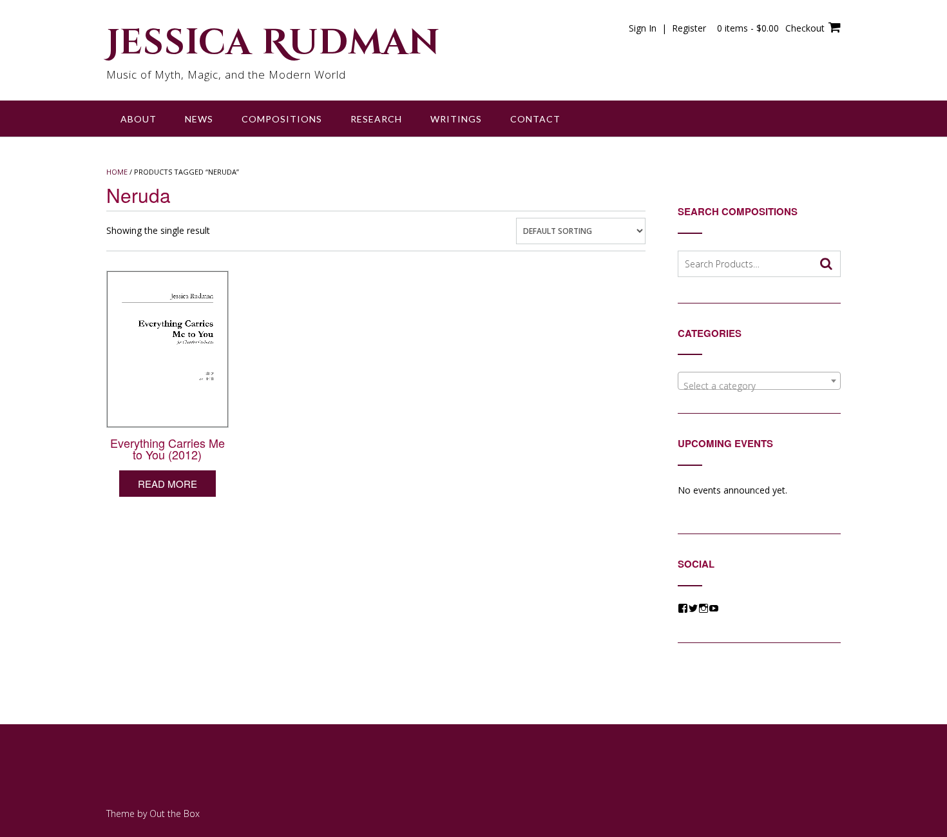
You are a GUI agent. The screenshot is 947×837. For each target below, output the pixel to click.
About (138, 118)
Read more (167, 483)
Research (376, 118)
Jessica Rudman (273, 43)
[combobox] (759, 381)
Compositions (282, 118)
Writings (456, 118)
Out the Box (174, 813)
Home (117, 172)
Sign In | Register (667, 28)
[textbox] (759, 385)
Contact (535, 118)
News (199, 118)
